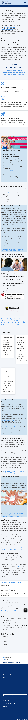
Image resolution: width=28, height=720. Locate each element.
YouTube (5, 644)
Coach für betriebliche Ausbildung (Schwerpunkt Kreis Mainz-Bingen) (21, 345)
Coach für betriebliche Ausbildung (6, 342)
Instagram (6, 636)
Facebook (5, 639)
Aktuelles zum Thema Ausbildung (11, 583)
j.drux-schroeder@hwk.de (8, 390)
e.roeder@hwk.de (22, 361)
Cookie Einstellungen (22, 719)
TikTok (5, 642)
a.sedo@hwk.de (7, 355)
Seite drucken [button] (8, 659)
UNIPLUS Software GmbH (18, 713)
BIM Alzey (6, 630)
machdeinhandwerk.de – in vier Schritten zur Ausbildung (15, 619)
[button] (20, 3)
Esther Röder (20, 337)
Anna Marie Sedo (7, 337)
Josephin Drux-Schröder (7, 371)
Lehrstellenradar (7, 625)
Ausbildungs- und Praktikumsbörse (13, 623)
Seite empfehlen (8, 657)
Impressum (5, 677)
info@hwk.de (6, 706)
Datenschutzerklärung (8, 675)
